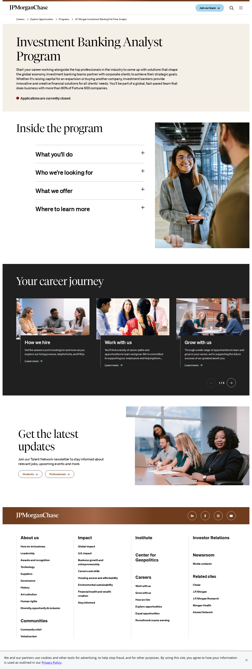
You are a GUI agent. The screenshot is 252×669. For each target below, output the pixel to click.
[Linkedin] (192, 515)
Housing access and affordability (98, 578)
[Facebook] (205, 515)
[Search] (232, 8)
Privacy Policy (51, 662)
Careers (20, 19)
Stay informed (86, 602)
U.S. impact (85, 553)
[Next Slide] (231, 382)
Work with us (143, 586)
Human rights (29, 601)
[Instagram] (218, 515)
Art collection (29, 594)
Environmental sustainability (95, 584)
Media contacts (202, 563)
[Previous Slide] (211, 382)
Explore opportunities (148, 606)
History (25, 587)
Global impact (86, 546)
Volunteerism (29, 636)
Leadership (27, 553)
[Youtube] (231, 515)
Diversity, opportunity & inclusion (40, 608)
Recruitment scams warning (152, 620)
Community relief (31, 629)
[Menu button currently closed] (241, 8)
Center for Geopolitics (146, 557)
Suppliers (26, 573)
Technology (27, 567)
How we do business (33, 546)
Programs (64, 19)
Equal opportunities (147, 613)
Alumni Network (203, 612)
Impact (85, 537)
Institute (143, 537)
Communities (34, 620)
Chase (197, 584)
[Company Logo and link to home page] (28, 10)
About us (30, 537)
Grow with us (143, 592)
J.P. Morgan (200, 591)
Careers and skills (89, 571)
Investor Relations (211, 537)
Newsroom (203, 555)
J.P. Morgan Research (206, 598)
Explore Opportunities (41, 19)
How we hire (142, 599)
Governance (28, 580)
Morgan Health (202, 605)
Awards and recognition (35, 560)
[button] (246, 660)
